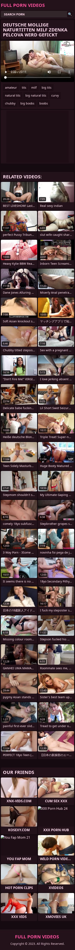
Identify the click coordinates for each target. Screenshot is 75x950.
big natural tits (35, 95)
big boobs (27, 103)
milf (34, 87)
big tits (46, 87)
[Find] (70, 14)
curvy (55, 95)
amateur (11, 87)
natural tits (12, 95)
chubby (10, 103)
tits (24, 87)
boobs (43, 103)
